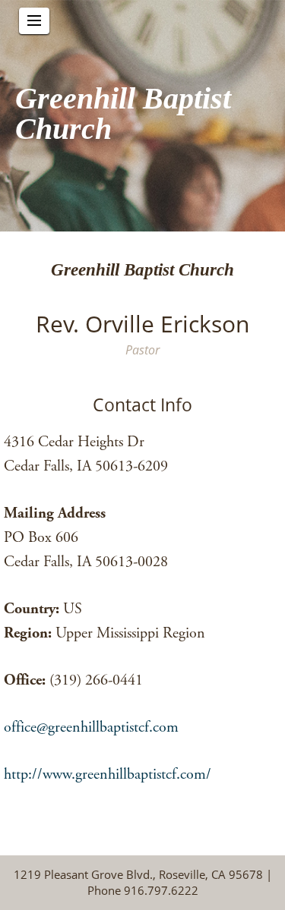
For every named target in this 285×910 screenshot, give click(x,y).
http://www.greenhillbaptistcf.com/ (107, 774)
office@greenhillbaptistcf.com (91, 727)
